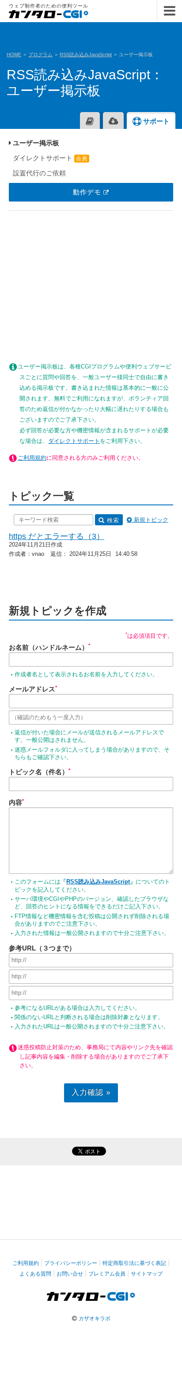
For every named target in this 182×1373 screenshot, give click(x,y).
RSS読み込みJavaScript (86, 54)
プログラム (40, 54)
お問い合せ (70, 1274)
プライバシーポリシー (70, 1263)
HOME (14, 54)
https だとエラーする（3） (56, 536)
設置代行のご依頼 (38, 173)
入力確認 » (91, 1092)
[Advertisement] (91, 282)
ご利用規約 (32, 457)
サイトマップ (147, 1274)
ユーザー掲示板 (35, 143)
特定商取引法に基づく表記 (134, 1263)
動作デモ (88, 192)
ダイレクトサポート (49, 158)
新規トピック (151, 519)
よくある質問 (35, 1274)
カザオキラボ (94, 1318)
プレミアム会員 (106, 1274)
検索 (113, 520)
